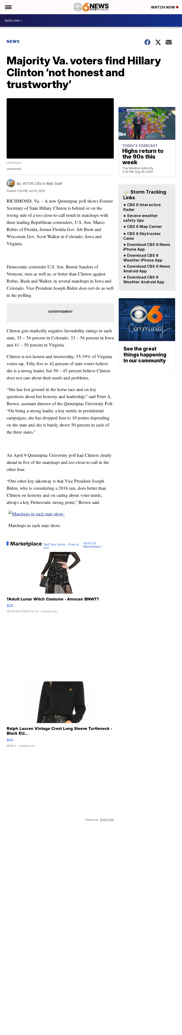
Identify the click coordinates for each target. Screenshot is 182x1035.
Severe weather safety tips (140, 218)
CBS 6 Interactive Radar (142, 207)
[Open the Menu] (8, 7)
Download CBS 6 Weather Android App (143, 279)
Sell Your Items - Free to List (61, 546)
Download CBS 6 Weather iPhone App (142, 257)
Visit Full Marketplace (92, 545)
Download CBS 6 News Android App (146, 268)
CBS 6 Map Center (144, 227)
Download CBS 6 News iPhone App (146, 247)
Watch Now (163, 7)
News (13, 41)
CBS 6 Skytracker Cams (142, 236)
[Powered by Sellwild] (107, 820)
